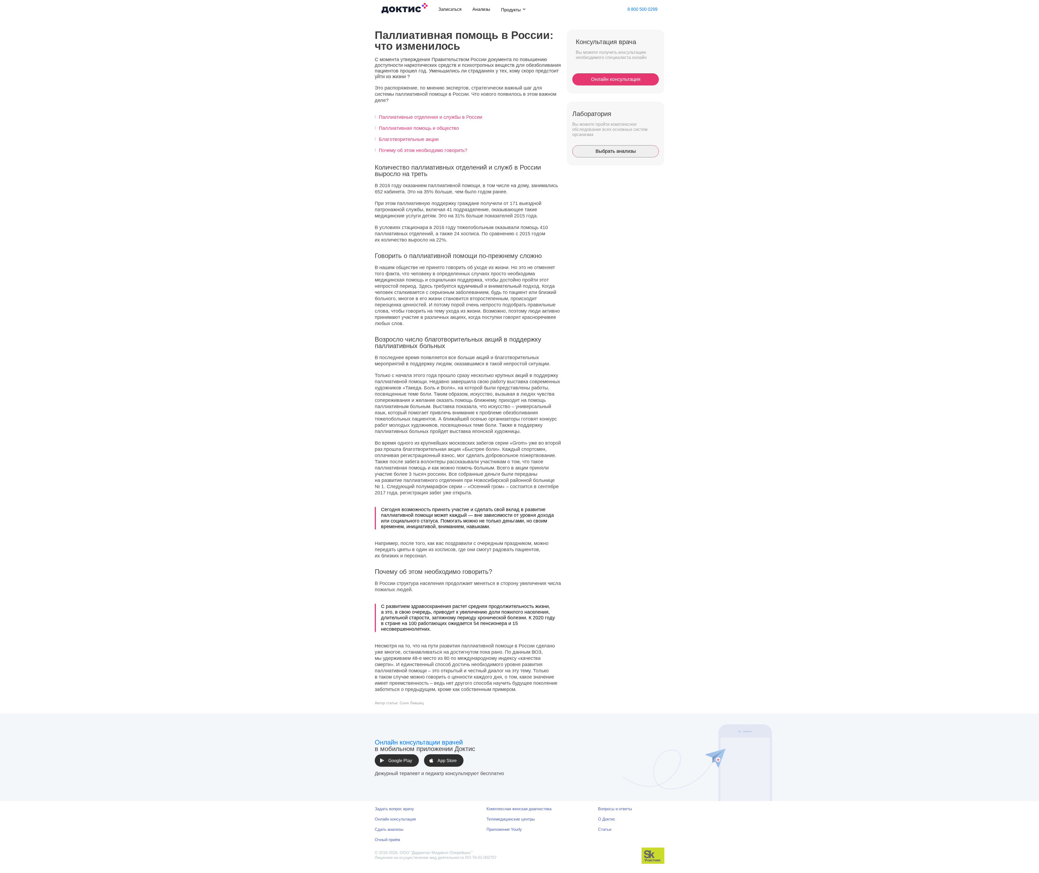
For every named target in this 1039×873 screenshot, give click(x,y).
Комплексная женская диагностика (518, 808)
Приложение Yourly (504, 829)
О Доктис (606, 819)
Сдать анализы (389, 829)
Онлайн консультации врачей (419, 742)
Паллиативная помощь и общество (419, 128)
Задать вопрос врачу (394, 808)
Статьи (604, 829)
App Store (447, 760)
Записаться (450, 9)
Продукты (511, 10)
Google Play (400, 760)
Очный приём (387, 839)
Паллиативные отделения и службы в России (430, 117)
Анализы (481, 9)
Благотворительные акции (409, 139)
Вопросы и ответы (615, 808)
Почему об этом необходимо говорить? (423, 150)
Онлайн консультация (615, 79)
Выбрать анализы (616, 151)
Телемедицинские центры (510, 819)
